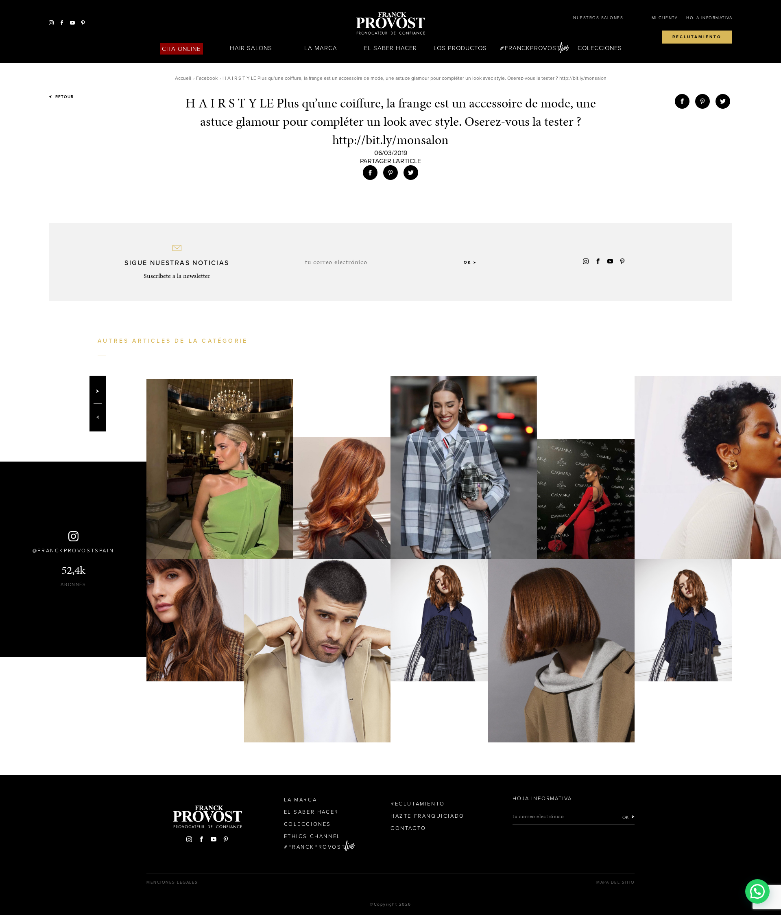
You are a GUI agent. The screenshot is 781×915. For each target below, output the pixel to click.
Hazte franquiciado (427, 816)
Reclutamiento (697, 37)
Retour (64, 96)
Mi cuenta (665, 17)
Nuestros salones (598, 17)
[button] (757, 891)
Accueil (183, 78)
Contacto (408, 828)
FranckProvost (533, 48)
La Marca (320, 48)
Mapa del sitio (615, 882)
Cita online (181, 49)
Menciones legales (172, 882)
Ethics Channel (312, 836)
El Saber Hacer (390, 48)
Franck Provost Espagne (390, 23)
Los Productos (460, 48)
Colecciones (600, 48)
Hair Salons (251, 48)
